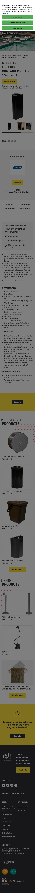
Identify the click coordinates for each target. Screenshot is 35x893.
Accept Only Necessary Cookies (17, 22)
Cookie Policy (5, 13)
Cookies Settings (17, 17)
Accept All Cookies (17, 28)
